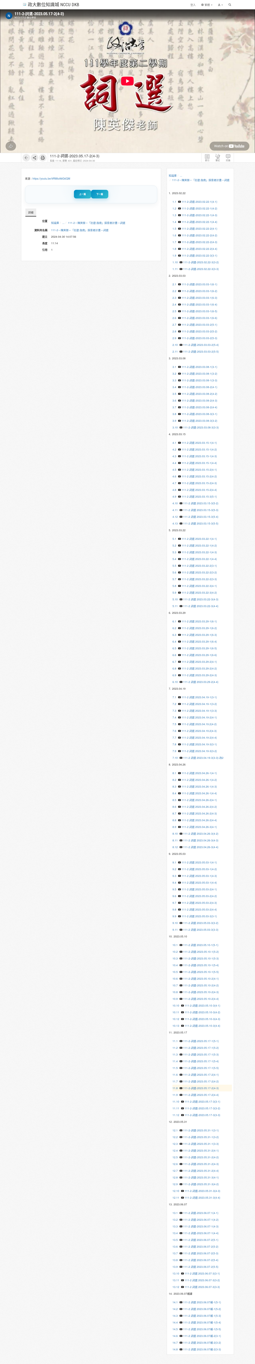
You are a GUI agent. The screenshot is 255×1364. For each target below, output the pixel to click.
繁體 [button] (207, 5)
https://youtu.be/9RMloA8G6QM (51, 178)
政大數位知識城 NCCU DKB (53, 4)
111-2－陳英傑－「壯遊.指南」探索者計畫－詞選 (96, 223)
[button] (220, 4)
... (63, 223)
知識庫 (55, 223)
